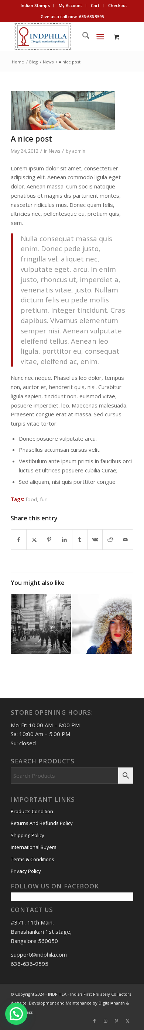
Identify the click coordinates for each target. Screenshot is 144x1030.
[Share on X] (34, 540)
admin (78, 151)
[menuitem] (35, 5)
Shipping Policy (27, 835)
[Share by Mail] (125, 540)
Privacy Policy (26, 871)
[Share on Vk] (95, 540)
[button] (16, 1014)
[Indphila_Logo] (60, 36)
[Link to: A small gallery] (41, 624)
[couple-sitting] (63, 110)
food (31, 499)
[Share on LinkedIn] (64, 540)
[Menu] (100, 36)
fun (44, 499)
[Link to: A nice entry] (102, 624)
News (54, 151)
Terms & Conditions (32, 859)
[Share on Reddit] (110, 540)
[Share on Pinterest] (49, 540)
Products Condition (32, 811)
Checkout (117, 5)
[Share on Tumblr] (79, 540)
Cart (95, 5)
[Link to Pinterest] (116, 1020)
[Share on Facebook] (18, 540)
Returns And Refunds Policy (42, 823)
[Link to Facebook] (94, 1020)
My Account (70, 5)
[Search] (82, 36)
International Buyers (33, 847)
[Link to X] (127, 1020)
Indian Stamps (35, 5)
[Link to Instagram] (105, 1020)
